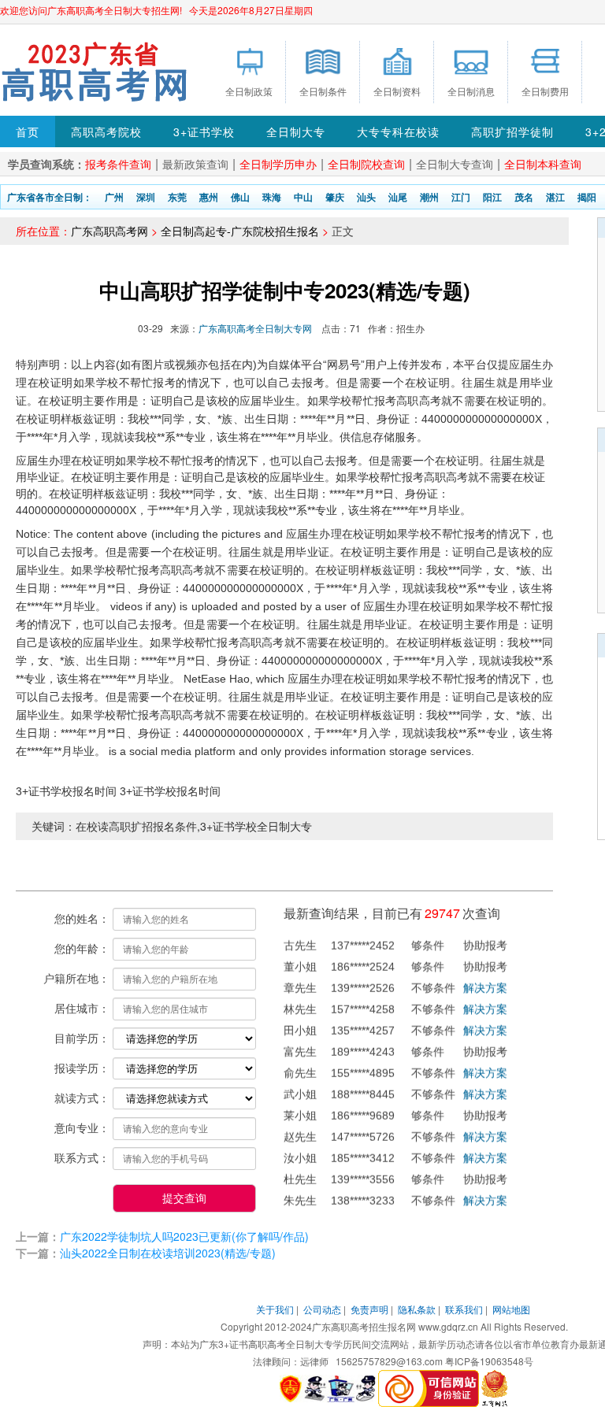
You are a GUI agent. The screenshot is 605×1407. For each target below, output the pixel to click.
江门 (460, 197)
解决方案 (485, 979)
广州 (114, 197)
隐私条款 (417, 1309)
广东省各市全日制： (49, 197)
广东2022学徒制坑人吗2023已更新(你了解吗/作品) (184, 1236)
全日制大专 (295, 131)
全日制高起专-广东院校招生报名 (240, 231)
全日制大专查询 (454, 164)
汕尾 (397, 197)
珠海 (271, 197)
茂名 (523, 197)
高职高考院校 (106, 131)
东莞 (177, 197)
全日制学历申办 (278, 164)
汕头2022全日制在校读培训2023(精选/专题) (168, 1253)
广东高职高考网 (109, 231)
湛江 (555, 197)
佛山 (240, 197)
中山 (303, 197)
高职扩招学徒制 (512, 131)
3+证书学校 (204, 131)
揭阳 (586, 197)
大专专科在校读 (398, 131)
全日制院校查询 (366, 164)
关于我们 (275, 1309)
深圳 (145, 197)
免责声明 (369, 1309)
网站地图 (511, 1309)
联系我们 (464, 1309)
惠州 (208, 197)
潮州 (429, 197)
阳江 (492, 197)
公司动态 (322, 1309)
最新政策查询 (195, 164)
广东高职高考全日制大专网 (255, 328)
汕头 (366, 197)
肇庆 (334, 197)
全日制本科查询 (542, 164)
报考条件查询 (118, 164)
